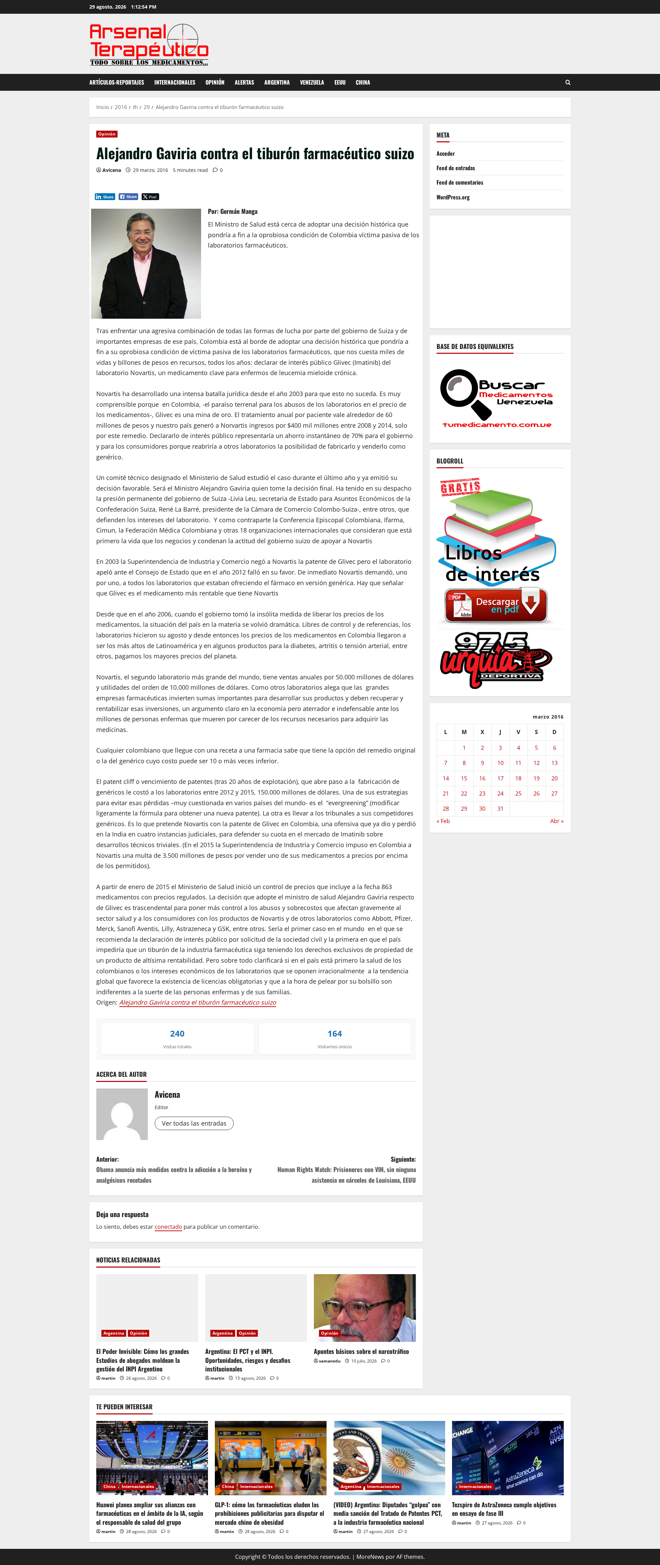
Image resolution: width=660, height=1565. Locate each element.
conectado (168, 1226)
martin (108, 1378)
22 (464, 793)
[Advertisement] (548, 270)
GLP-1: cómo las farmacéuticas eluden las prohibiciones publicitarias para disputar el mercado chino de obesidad (269, 1513)
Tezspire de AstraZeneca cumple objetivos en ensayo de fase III (504, 1509)
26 (537, 793)
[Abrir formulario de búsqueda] (568, 82)
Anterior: (174, 1169)
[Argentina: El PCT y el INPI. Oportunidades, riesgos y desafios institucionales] (256, 1308)
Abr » (557, 821)
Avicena (111, 170)
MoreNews (370, 1557)
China (363, 82)
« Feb (443, 821)
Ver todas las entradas (194, 1123)
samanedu (330, 1361)
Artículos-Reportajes (116, 82)
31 (500, 808)
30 (482, 808)
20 (554, 778)
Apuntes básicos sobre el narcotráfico (361, 1351)
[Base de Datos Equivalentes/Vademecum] (497, 397)
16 (482, 778)
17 (500, 778)
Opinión (215, 82)
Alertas (244, 82)
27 (554, 793)
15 (464, 778)
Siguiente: (346, 1169)
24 (500, 793)
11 (518, 763)
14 (446, 778)
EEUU (339, 82)
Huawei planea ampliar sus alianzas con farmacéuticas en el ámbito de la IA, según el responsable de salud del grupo (149, 1513)
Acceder (446, 153)
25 (518, 793)
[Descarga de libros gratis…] (497, 550)
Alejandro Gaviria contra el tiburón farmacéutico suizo (197, 1002)
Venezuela (312, 82)
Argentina (277, 82)
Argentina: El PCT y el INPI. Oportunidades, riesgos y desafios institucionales (247, 1360)
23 (482, 793)
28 (446, 808)
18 (518, 778)
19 (537, 778)
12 (537, 763)
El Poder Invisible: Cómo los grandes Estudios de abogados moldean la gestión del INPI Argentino (142, 1360)
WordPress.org (453, 197)
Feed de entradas (456, 168)
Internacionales (174, 82)
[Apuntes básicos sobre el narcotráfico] (365, 1308)
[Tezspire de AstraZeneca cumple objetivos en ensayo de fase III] (508, 1458)
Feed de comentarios (460, 182)
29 (464, 808)
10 (500, 763)
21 (446, 793)
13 (554, 763)
